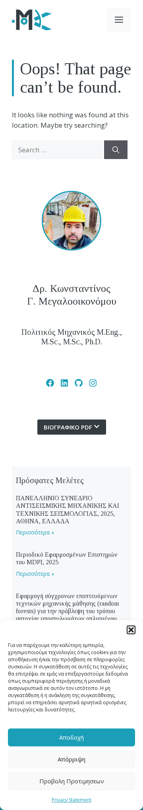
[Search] (116, 149)
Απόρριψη (71, 759)
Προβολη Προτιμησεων (71, 781)
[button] (131, 630)
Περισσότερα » (35, 532)
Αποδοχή (71, 737)
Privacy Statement (71, 799)
